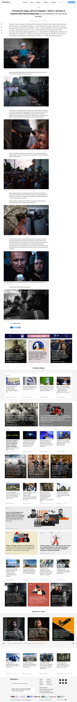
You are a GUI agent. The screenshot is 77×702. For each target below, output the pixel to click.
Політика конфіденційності (45, 691)
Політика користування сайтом (46, 689)
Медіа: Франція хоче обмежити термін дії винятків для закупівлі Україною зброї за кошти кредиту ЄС (46, 443)
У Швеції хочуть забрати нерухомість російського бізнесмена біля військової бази (63, 443)
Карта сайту (49, 684)
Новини (25, 2)
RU (62, 2)
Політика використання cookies (46, 692)
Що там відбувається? (15, 356)
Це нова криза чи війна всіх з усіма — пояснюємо (15, 517)
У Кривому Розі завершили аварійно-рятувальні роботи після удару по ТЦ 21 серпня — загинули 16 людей (46, 571)
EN (60, 2)
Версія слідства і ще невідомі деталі (55, 419)
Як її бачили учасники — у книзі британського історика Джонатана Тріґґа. (38, 599)
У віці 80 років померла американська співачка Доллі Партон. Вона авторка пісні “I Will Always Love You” (29, 443)
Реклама (48, 682)
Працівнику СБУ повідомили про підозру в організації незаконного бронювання (63, 571)
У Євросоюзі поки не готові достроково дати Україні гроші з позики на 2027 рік (63, 494)
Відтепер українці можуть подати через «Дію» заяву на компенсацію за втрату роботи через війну (46, 388)
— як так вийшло (38, 355)
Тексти (31, 2)
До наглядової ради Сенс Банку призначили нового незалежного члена (30, 388)
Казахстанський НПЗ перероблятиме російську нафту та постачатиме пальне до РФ (12, 389)
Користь (38, 2)
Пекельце (53, 2)
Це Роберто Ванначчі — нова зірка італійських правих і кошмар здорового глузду (60, 470)
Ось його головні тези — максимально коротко (13, 633)
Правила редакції (43, 687)
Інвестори (49, 681)
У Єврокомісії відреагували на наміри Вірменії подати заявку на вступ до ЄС (13, 665)
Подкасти (46, 2)
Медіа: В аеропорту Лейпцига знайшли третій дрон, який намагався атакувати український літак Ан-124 (13, 495)
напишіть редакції (28, 699)
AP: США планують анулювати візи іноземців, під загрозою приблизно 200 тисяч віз (30, 665)
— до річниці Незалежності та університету (21, 419)
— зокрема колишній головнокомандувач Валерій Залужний (38, 633)
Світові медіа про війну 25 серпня (12, 445)
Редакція (49, 679)
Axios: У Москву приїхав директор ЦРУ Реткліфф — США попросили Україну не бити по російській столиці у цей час (63, 390)
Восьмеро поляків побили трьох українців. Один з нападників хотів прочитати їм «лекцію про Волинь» (46, 665)
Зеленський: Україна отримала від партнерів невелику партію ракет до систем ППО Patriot (29, 571)
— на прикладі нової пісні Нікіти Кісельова (60, 599)
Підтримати (71, 2)
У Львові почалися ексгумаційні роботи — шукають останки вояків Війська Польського (63, 665)
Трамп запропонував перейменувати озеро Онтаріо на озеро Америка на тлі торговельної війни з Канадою (12, 572)
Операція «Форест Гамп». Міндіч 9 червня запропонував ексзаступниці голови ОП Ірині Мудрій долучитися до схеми (29, 496)
